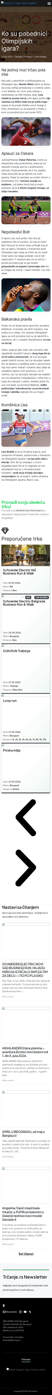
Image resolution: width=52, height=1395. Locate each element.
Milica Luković (8, 996)
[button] (49, 3)
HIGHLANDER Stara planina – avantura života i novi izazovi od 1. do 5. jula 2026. (25, 1052)
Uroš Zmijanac (8, 1157)
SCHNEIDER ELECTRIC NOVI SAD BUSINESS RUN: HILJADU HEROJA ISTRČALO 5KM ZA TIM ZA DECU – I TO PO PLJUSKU (25, 970)
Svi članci (26, 1254)
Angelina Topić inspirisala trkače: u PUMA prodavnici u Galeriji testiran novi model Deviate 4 (23, 1213)
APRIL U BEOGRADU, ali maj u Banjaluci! (23, 1133)
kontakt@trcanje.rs (12, 1340)
